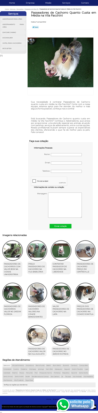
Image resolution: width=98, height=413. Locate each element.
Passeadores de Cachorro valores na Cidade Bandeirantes (36, 311)
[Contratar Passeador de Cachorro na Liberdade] (61, 249)
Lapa (86, 369)
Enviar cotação (60, 226)
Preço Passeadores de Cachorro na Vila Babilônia (36, 268)
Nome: (47, 154)
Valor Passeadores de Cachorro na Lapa (61, 310)
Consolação (7, 369)
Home (12, 3)
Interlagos (32, 369)
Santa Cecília (83, 373)
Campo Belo (83, 365)
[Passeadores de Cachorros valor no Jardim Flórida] (12, 292)
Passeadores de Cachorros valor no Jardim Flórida (12, 310)
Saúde (27, 376)
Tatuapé (68, 376)
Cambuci (74, 365)
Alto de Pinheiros (18, 365)
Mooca (21, 373)
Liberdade (6, 373)
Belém (48, 365)
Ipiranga (41, 369)
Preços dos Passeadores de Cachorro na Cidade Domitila (85, 310)
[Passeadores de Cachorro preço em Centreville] (85, 249)
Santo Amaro (8, 376)
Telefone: (46, 171)
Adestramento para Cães (13, 25)
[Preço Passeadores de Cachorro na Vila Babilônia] (37, 249)
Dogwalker (8, 38)
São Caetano (55, 376)
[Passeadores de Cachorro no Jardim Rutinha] (61, 334)
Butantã (66, 365)
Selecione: (6, 365)
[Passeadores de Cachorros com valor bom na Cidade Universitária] (12, 249)
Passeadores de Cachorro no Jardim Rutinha (61, 351)
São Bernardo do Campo (40, 376)
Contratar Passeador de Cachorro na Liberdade (60, 268)
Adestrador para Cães (12, 19)
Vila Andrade (77, 376)
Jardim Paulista (77, 369)
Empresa (30, 3)
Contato (85, 3)
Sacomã (74, 373)
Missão (48, 3)
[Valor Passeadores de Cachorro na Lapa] (61, 292)
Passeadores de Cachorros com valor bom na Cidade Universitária (12, 269)
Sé (62, 376)
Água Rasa (29, 380)
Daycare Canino (9, 32)
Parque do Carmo (46, 373)
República (65, 373)
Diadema (24, 369)
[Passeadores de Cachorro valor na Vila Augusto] (37, 334)
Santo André (19, 376)
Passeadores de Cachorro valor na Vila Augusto (36, 351)
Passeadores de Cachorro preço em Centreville (85, 268)
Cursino (16, 369)
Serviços (66, 3)
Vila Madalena (88, 376)
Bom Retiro (57, 365)
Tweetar (35, 27)
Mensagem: (42, 194)
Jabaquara (58, 369)
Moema (14, 373)
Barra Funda (40, 365)
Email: (48, 163)
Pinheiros (57, 373)
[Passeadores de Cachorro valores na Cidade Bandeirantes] (37, 292)
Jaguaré (67, 369)
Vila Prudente (18, 380)
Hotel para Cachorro (12, 43)
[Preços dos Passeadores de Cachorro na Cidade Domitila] (85, 292)
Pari (36, 373)
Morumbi (29, 373)
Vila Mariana (7, 380)
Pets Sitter (7, 48)
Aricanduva (30, 365)
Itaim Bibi (49, 369)
